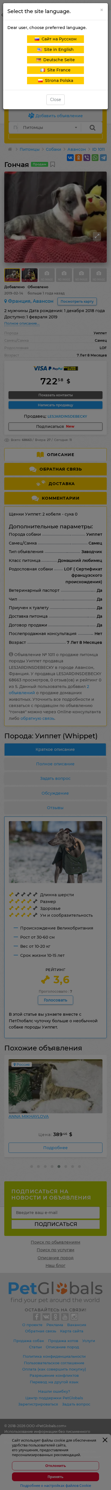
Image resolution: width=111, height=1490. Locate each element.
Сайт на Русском (58, 39)
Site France (58, 70)
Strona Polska (58, 80)
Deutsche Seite (58, 59)
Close (55, 99)
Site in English (58, 49)
